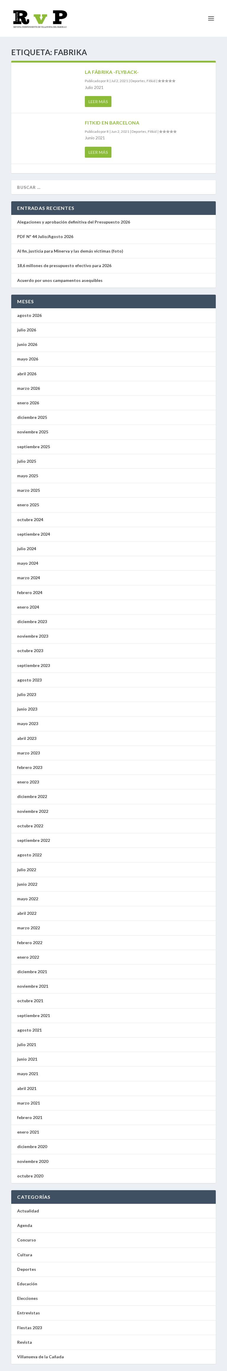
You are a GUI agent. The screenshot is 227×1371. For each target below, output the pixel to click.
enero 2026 (28, 402)
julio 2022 (26, 869)
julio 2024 (26, 548)
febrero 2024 (29, 592)
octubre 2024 (30, 519)
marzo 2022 (28, 927)
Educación (27, 1283)
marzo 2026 (28, 388)
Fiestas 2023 (29, 1327)
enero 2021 (28, 1131)
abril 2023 (26, 738)
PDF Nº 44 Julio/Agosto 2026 (45, 236)
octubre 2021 (30, 1000)
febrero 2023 (29, 767)
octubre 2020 (30, 1175)
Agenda (24, 1225)
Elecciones (27, 1298)
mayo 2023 (27, 723)
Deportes (137, 81)
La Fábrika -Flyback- (112, 72)
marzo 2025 (28, 490)
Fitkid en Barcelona (112, 122)
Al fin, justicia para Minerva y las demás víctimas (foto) (70, 250)
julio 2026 (26, 329)
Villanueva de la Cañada (40, 1356)
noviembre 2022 (32, 811)
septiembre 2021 (33, 1015)
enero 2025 (28, 504)
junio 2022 (27, 884)
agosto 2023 (29, 679)
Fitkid (151, 81)
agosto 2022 (29, 854)
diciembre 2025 (32, 417)
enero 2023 (28, 781)
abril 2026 (26, 373)
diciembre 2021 (32, 971)
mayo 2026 (27, 358)
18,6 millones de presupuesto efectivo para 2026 (64, 265)
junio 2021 (27, 1059)
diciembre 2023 (32, 621)
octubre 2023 (30, 650)
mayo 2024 (27, 563)
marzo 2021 (28, 1102)
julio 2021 (26, 1044)
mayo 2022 (27, 898)
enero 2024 (28, 606)
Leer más (98, 101)
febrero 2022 (29, 942)
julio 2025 (26, 461)
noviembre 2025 (32, 431)
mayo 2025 (27, 475)
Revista (24, 1342)
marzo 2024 (28, 577)
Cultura (24, 1254)
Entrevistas (28, 1312)
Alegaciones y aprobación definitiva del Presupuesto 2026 (73, 221)
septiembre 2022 (33, 840)
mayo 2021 (27, 1073)
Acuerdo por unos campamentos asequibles (60, 280)
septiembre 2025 (33, 446)
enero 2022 (28, 957)
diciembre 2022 (32, 796)
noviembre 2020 (32, 1161)
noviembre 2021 (32, 986)
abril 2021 (26, 1088)
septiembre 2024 (33, 534)
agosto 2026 (29, 315)
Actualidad (28, 1210)
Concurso (26, 1239)
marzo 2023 (28, 752)
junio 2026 (27, 344)
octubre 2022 (30, 825)
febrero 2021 (29, 1117)
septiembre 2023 (33, 665)
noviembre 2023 (32, 636)
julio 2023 (26, 694)
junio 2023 (27, 708)
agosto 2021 (29, 1029)
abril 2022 (26, 913)
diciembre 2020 (32, 1146)
